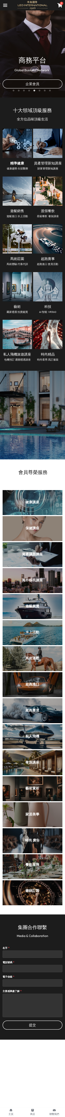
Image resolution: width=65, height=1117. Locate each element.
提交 (32, 1025)
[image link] (32, 4)
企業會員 (32, 84)
